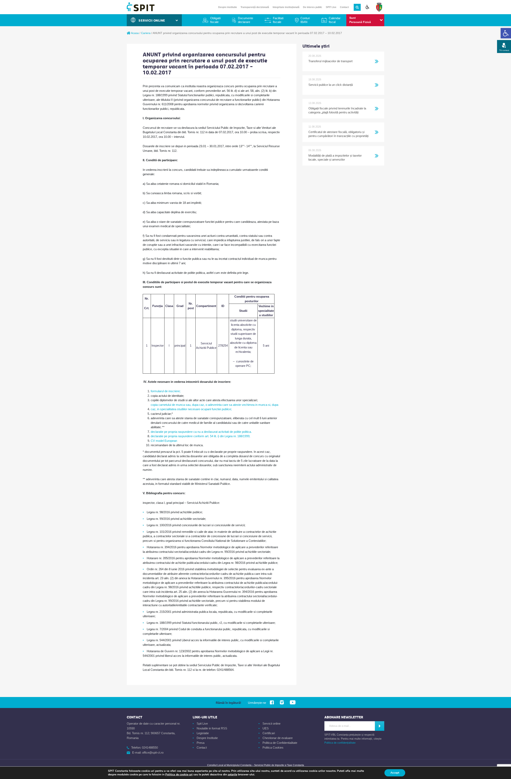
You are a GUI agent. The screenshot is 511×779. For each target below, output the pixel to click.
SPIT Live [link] (331, 7)
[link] (506, 33)
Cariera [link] (146, 33)
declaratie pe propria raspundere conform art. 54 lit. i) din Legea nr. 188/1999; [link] (200, 436)
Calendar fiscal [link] (335, 20)
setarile (232, 774)
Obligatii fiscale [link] (215, 20)
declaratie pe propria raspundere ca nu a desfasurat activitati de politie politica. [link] (201, 431)
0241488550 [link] (150, 747)
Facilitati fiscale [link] (278, 20)
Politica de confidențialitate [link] (340, 742)
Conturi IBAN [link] (305, 20)
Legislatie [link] (203, 733)
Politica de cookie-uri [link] (179, 774)
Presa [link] (200, 742)
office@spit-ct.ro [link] (152, 752)
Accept (394, 773)
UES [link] (265, 728)
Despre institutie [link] (227, 7)
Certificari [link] (268, 733)
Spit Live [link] (202, 723)
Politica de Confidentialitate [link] (279, 742)
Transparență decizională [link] (255, 7)
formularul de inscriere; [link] (165, 391)
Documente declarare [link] (245, 20)
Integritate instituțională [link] (286, 7)
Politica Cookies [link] (272, 747)
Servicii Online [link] (153, 21)
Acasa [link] (134, 33)
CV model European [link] (164, 440)
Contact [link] (344, 7)
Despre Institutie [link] (207, 738)
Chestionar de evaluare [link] (277, 738)
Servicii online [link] (271, 723)
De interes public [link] (312, 7)
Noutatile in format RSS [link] (212, 728)
